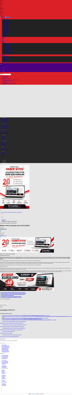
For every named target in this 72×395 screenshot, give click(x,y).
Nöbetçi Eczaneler (7, 29)
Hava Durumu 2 (6, 23)
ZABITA (4, 84)
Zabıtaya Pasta (5, 82)
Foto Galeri (3, 40)
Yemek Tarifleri (6, 58)
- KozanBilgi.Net (33, 393)
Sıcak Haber (4, 145)
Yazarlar (3, 42)
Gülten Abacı (8, 51)
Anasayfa (2, 212)
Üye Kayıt (3, 381)
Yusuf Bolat (8, 49)
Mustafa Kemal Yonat (9, 52)
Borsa (4, 344)
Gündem (3, 37)
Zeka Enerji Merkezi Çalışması (7, 80)
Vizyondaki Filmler (7, 20)
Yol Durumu (6, 24)
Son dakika (3, 65)
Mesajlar (5, 61)
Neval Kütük (8, 53)
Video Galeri (4, 142)
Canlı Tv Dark (4, 124)
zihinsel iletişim (5, 77)
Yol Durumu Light (5, 120)
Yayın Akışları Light (5, 125)
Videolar (3, 41)
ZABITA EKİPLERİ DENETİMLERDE (9, 83)
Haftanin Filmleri (6, 21)
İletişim (3, 152)
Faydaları (5, 57)
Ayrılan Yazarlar (6, 50)
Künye (5, 19)
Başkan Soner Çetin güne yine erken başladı (15, 212)
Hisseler (5, 34)
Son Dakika (4, 128)
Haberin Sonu (4, 219)
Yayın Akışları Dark (5, 126)
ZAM (4, 81)
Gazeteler (3, 54)
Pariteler (5, 36)
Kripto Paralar (4, 138)
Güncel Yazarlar (6, 43)
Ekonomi (3, 38)
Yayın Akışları (6, 27)
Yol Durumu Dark (5, 121)
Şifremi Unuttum (4, 149)
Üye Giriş (3, 380)
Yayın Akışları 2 (6, 28)
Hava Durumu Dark (5, 119)
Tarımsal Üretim (6, 59)
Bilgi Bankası (4, 55)
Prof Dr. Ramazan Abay (9, 48)
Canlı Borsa (6, 30)
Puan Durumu (4, 132)
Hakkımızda (4, 154)
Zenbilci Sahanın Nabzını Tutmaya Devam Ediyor (10, 79)
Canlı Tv (5, 25)
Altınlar (5, 35)
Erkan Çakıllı (8, 45)
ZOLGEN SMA (5, 76)
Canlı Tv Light (4, 122)
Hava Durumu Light (5, 118)
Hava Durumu (6, 22)
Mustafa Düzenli (8, 47)
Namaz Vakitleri (6, 31)
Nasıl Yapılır (6, 56)
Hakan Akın (8, 46)
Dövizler (5, 33)
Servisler (3, 18)
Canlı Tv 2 (5, 26)
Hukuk (5, 60)
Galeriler (3, 160)
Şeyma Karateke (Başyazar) (10, 44)
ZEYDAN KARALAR (6, 78)
